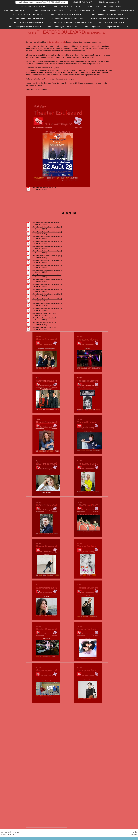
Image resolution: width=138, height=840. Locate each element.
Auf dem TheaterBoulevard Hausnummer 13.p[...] (47, 279)
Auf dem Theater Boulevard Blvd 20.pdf (44, 313)
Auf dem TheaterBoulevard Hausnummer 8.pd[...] (47, 256)
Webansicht (133, 834)
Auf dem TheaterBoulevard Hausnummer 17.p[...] (47, 299)
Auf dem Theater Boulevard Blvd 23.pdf (44, 187)
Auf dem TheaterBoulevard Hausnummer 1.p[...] (46, 222)
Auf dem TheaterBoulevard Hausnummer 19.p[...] (47, 308)
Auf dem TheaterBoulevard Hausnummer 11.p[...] (47, 270)
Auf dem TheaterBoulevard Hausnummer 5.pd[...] (47, 241)
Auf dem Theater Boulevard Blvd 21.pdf (44, 318)
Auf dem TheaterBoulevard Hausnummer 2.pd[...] (47, 227)
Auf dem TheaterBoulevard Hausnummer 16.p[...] (47, 294)
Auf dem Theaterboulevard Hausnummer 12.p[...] (46, 275)
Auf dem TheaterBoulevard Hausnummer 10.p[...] (47, 265)
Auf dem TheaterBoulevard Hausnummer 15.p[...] (47, 289)
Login (135, 832)
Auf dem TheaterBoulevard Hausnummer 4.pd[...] (47, 236)
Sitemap (16, 832)
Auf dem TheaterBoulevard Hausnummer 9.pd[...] (47, 260)
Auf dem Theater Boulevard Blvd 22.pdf (44, 323)
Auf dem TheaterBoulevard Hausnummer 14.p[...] (47, 284)
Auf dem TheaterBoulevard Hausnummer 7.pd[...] (47, 251)
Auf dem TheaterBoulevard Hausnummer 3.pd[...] (47, 232)
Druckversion (8, 832)
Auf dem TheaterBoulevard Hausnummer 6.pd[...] (47, 246)
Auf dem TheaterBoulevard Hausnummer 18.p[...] (47, 303)
